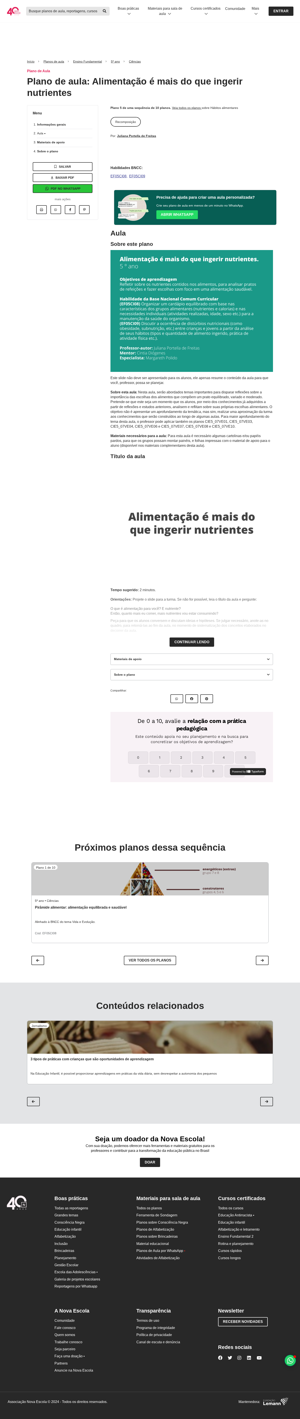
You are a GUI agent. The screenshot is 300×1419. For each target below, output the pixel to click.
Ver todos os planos (150, 960)
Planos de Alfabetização (155, 1229)
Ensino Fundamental (87, 61)
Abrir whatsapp (177, 214)
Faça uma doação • (69, 1356)
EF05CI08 (118, 176)
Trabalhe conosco (68, 1342)
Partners (61, 1363)
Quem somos (64, 1335)
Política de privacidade (154, 1335)
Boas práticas (128, 8)
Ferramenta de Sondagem (156, 1215)
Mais (255, 8)
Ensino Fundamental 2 (235, 1236)
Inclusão (61, 1244)
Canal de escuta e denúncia (158, 1342)
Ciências (135, 61)
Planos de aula (53, 61)
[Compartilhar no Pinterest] (84, 209)
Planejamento (65, 1258)
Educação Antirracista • (236, 1215)
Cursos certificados (205, 8)
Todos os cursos (230, 1208)
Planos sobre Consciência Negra (162, 1222)
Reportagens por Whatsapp (75, 1286)
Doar (150, 1162)
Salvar (65, 166)
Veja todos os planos (187, 108)
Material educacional (152, 1244)
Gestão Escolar (66, 1265)
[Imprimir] (41, 209)
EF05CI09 (137, 176)
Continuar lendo (191, 642)
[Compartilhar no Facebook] (70, 209)
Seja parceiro (64, 1349)
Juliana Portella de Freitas (136, 136)
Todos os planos (149, 1208)
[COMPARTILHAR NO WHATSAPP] (176, 698)
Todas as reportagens (71, 1208)
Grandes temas (66, 1215)
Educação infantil (67, 1229)
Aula (40, 133)
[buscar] (105, 11)
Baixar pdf (65, 177)
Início (30, 61)
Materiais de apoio (51, 142)
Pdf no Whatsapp (65, 188)
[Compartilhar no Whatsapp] (56, 209)
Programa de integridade (155, 1328)
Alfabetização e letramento (239, 1229)
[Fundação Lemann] (275, 1401)
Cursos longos (229, 1258)
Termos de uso (147, 1320)
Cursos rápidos (230, 1251)
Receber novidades (243, 1322)
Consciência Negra (69, 1222)
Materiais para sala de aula (165, 11)
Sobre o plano (47, 151)
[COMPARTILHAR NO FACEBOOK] (191, 698)
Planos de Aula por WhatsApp (160, 1251)
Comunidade (235, 9)
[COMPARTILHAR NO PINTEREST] (206, 698)
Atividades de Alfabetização (158, 1258)
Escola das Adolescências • (76, 1272)
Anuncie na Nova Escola (73, 1370)
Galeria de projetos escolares (77, 1279)
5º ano (115, 61)
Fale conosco (65, 1328)
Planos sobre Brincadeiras (157, 1236)
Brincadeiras (64, 1251)
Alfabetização (65, 1236)
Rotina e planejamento (235, 1244)
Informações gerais (51, 124)
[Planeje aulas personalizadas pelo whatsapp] (290, 1360)
